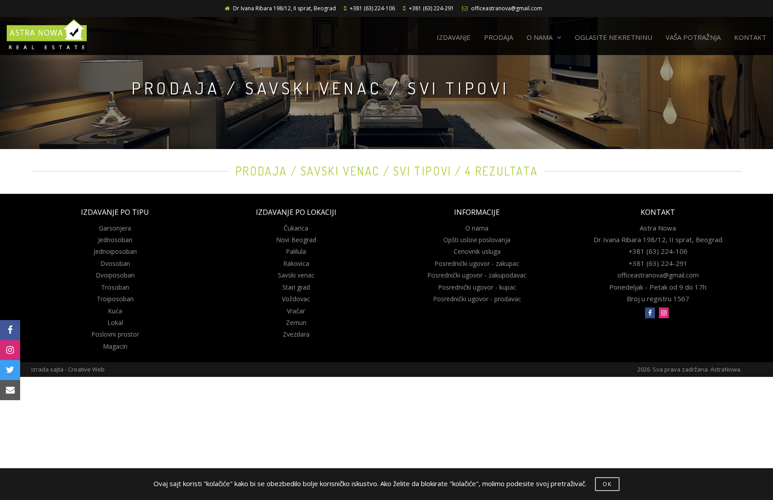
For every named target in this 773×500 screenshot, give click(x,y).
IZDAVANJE (454, 37)
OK (607, 484)
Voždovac (296, 299)
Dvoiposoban (115, 275)
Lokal (115, 322)
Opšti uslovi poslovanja (476, 239)
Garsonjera (115, 228)
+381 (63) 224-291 (431, 8)
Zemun (296, 322)
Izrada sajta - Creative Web (68, 369)
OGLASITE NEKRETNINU (613, 37)
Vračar (296, 311)
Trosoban (115, 287)
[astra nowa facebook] (650, 313)
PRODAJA (498, 37)
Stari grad (296, 287)
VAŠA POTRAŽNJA (693, 37)
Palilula (296, 251)
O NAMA (539, 37)
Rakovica (296, 263)
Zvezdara (296, 334)
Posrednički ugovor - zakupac (476, 263)
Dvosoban (115, 263)
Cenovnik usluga (477, 251)
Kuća (115, 311)
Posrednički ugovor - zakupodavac (477, 275)
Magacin (115, 346)
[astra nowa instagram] (664, 313)
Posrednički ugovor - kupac (477, 287)
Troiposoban (115, 299)
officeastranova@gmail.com (506, 8)
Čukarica (296, 228)
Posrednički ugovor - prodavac (477, 299)
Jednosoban (115, 239)
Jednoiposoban (115, 251)
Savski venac (296, 275)
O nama (476, 228)
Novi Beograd (296, 239)
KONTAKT (750, 37)
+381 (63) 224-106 (372, 8)
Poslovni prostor (115, 334)
